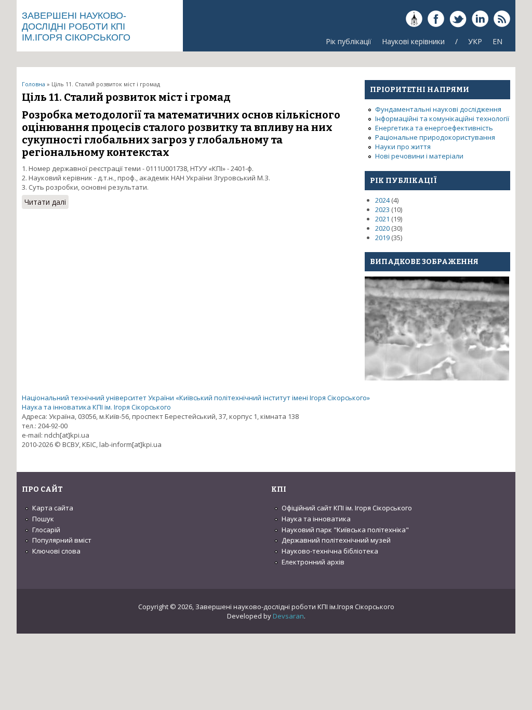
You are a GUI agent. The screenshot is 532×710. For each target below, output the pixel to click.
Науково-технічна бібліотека (330, 551)
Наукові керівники (413, 41)
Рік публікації (348, 41)
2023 (382, 209)
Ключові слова (56, 551)
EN (497, 41)
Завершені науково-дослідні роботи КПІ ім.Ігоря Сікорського (76, 26)
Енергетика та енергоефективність (434, 128)
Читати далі (46, 203)
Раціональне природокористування (435, 137)
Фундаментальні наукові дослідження (438, 109)
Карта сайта (52, 507)
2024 (382, 200)
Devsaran (288, 616)
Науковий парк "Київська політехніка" (345, 529)
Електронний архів (313, 562)
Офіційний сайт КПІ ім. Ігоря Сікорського (347, 507)
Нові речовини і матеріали (419, 156)
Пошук (43, 518)
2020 (382, 228)
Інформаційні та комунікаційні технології (442, 118)
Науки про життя (403, 146)
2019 (382, 237)
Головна (33, 84)
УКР (475, 41)
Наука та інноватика (316, 518)
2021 (382, 218)
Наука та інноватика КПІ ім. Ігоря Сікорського (96, 407)
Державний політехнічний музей (336, 540)
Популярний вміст (61, 540)
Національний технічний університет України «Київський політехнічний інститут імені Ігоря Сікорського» (196, 397)
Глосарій (46, 529)
